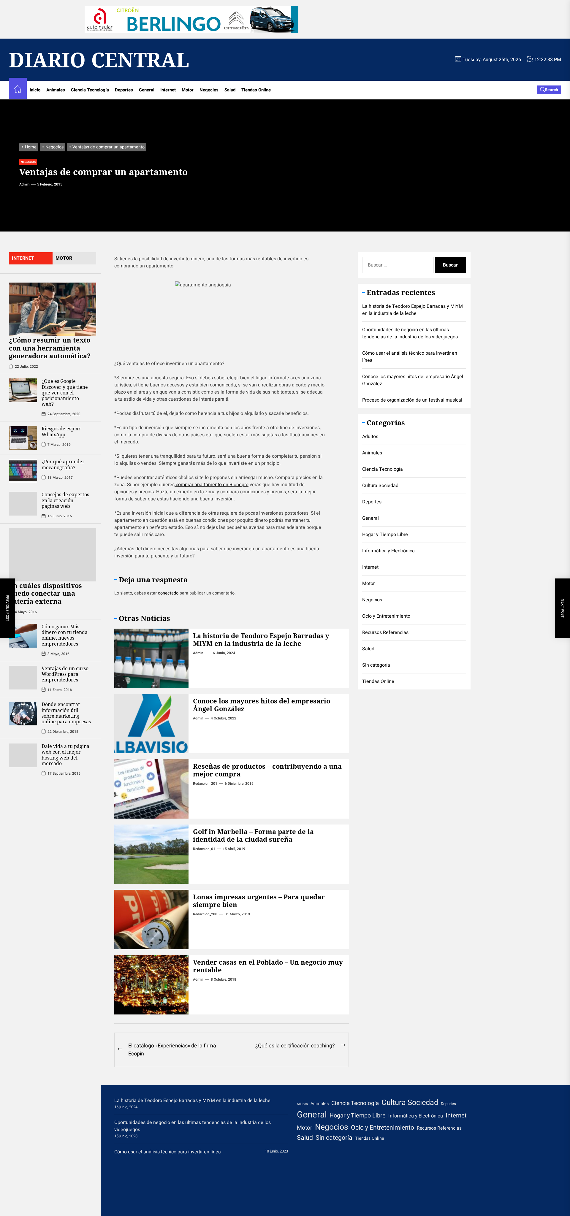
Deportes (124, 90)
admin (24, 184)
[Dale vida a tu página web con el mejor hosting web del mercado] (23, 755)
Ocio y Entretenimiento (386, 615)
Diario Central (99, 59)
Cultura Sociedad (380, 485)
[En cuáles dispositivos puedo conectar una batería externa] (52, 554)
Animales (55, 90)
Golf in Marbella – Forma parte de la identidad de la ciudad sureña (253, 835)
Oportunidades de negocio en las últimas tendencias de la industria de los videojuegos (410, 333)
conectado (168, 593)
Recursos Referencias (385, 632)
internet (23, 258)
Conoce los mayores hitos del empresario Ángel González (261, 704)
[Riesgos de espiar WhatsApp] (23, 438)
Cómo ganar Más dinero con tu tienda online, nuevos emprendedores (65, 635)
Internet (168, 90)
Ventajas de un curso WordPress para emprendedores (65, 674)
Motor (188, 90)
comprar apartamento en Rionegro (211, 484)
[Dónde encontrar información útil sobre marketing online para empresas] (23, 713)
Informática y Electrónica (388, 550)
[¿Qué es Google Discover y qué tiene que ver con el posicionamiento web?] (23, 390)
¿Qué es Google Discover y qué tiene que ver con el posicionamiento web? (65, 392)
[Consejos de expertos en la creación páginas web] (23, 504)
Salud (229, 90)
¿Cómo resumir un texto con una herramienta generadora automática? (50, 347)
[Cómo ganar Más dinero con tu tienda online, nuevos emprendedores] (23, 636)
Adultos (370, 436)
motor (64, 258)
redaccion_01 (204, 849)
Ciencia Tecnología (90, 90)
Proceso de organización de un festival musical (412, 400)
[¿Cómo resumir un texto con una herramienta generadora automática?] (52, 309)
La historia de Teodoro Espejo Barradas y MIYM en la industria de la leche (261, 639)
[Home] (18, 90)
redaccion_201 (205, 783)
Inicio (35, 90)
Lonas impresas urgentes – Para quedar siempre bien (259, 900)
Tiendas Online (256, 90)
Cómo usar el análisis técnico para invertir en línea (409, 357)
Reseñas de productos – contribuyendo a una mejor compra (267, 770)
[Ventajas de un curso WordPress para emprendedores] (23, 677)
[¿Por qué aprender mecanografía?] (23, 471)
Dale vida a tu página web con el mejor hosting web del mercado (65, 755)
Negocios (209, 90)
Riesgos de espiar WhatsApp (61, 431)
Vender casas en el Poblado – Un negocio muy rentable (268, 965)
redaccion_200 (205, 914)
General (146, 90)
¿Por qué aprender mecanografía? (63, 464)
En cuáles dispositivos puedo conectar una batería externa (45, 593)
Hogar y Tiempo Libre (385, 534)
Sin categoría (376, 664)
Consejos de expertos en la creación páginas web (65, 500)
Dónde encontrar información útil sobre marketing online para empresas (66, 713)
